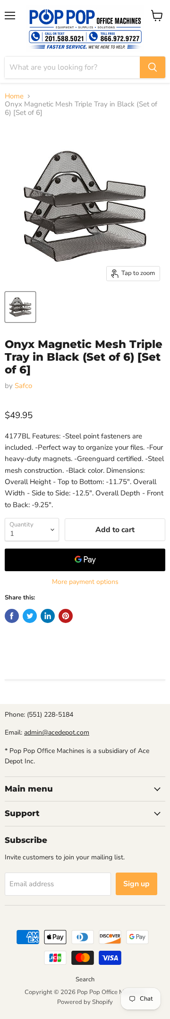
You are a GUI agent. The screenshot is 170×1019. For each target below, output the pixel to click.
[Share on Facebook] (12, 616)
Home (14, 96)
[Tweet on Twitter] (30, 616)
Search (85, 979)
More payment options (85, 582)
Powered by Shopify (85, 1002)
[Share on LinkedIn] (48, 616)
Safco (23, 385)
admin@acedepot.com (56, 732)
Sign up (136, 884)
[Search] (152, 67)
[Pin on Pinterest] (66, 616)
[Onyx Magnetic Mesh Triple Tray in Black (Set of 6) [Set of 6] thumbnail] (20, 307)
